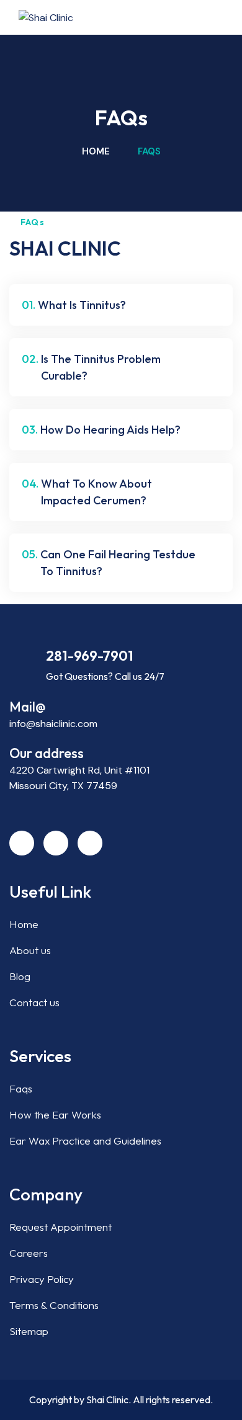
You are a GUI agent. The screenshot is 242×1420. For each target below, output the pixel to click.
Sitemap (28, 1330)
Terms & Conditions (54, 1304)
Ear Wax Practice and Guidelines (85, 1140)
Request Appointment (60, 1226)
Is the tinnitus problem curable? (91, 367)
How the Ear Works (55, 1114)
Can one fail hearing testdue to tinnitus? (108, 562)
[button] (121, 305)
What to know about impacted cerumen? (87, 491)
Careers (28, 1252)
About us (30, 950)
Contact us (34, 1002)
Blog (19, 976)
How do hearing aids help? (101, 429)
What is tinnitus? (74, 305)
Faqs (20, 1088)
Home (96, 151)
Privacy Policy (41, 1278)
